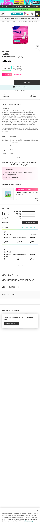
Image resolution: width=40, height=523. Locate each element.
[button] (37, 14)
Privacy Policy (28, 521)
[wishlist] (18, 56)
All (2, 227)
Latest (6, 227)
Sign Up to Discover (10, 323)
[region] (20, 515)
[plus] (10, 82)
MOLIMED (5, 51)
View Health (8, 275)
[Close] (38, 510)
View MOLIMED (9, 287)
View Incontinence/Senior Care (18, 280)
